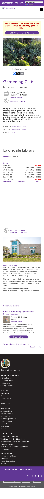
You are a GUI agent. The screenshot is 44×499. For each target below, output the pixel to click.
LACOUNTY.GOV (26, 470)
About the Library (7, 411)
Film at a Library (7, 444)
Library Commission (8, 424)
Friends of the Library (9, 456)
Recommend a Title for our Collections (15, 441)
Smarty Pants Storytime (16, 345)
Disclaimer (4, 396)
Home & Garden (13, 133)
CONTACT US (11, 470)
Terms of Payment (7, 401)
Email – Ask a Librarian (9, 436)
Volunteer (4, 458)
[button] (41, 9)
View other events (22, 32)
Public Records (6, 421)
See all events (35, 347)
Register (18, 337)
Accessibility (5, 393)
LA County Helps (7, 380)
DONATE (20, 3)
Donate (3, 463)
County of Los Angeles (10, 370)
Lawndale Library (17, 101)
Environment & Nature (19, 129)
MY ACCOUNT (8, 3)
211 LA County (6, 378)
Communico (37, 482)
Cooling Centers (7, 385)
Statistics (4, 429)
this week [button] (22, 181)
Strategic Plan (6, 416)
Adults (24, 126)
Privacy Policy (6, 398)
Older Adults (16, 126)
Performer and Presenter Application (14, 446)
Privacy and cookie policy (12, 482)
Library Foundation (8, 461)
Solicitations (5, 426)
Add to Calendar (16, 97)
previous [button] (7, 181)
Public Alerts (5, 383)
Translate (31, 4)
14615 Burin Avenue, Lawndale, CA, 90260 (18, 231)
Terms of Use (5, 403)
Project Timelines (7, 413)
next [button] (38, 181)
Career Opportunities (8, 419)
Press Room (5, 449)
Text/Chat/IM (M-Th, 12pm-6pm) (13, 439)
